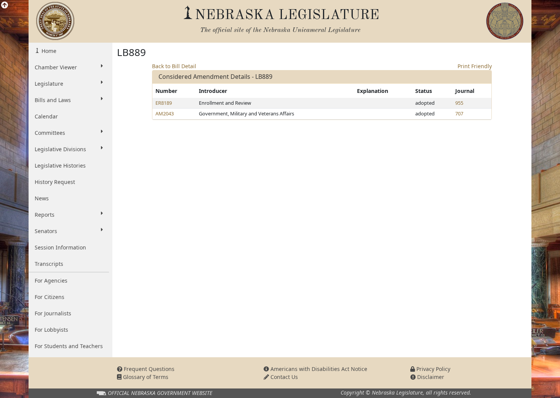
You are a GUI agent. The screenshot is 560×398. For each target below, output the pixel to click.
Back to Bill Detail (174, 66)
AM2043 (164, 113)
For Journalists (53, 313)
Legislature (49, 83)
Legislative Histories (60, 165)
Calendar (46, 116)
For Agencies (51, 280)
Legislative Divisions (60, 149)
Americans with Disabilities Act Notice (318, 368)
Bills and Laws (53, 100)
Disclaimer (430, 376)
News (42, 198)
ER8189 (163, 102)
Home (48, 50)
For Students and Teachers (69, 346)
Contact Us (283, 376)
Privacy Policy (432, 368)
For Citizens (49, 296)
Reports (44, 214)
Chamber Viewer (56, 67)
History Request (55, 181)
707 (459, 113)
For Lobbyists (51, 329)
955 (459, 102)
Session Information (60, 247)
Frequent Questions (148, 368)
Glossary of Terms (145, 376)
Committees (50, 132)
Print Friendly (475, 66)
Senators (46, 231)
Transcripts (49, 263)
